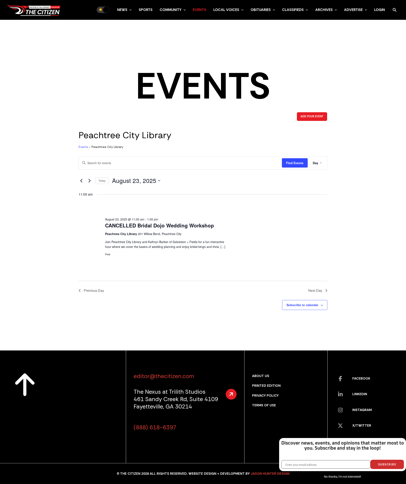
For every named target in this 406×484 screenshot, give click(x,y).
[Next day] (89, 180)
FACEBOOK (361, 378)
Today (102, 180)
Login (379, 9)
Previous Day (94, 290)
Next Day (315, 290)
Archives (324, 9)
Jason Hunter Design (270, 473)
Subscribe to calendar (302, 305)
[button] (129, 9)
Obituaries (261, 9)
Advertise (353, 9)
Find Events (294, 163)
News (122, 9)
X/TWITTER (361, 425)
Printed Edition (266, 385)
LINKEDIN (359, 394)
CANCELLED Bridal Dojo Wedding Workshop (159, 225)
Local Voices (226, 9)
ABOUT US (260, 376)
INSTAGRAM (362, 410)
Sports (145, 9)
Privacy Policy (265, 395)
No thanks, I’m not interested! (342, 476)
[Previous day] (81, 180)
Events (199, 9)
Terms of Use (264, 405)
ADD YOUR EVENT (312, 116)
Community (170, 9)
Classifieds (293, 9)
